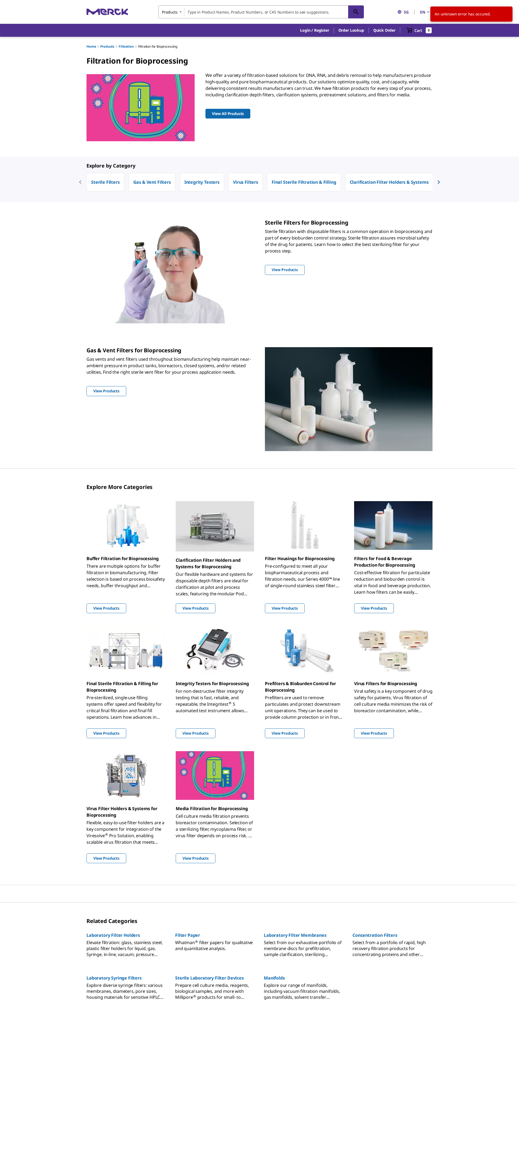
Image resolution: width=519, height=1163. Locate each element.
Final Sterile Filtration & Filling (304, 182)
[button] (314, 30)
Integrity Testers (201, 182)
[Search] (356, 11)
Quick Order (384, 30)
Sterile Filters (105, 182)
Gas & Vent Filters (152, 182)
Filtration (126, 46)
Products (107, 46)
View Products (106, 608)
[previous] (80, 182)
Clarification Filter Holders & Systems (389, 182)
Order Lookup (351, 30)
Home (91, 46)
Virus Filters (245, 182)
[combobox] (261, 11)
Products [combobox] (170, 12)
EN (422, 12)
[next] (439, 182)
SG (406, 12)
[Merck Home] (107, 12)
